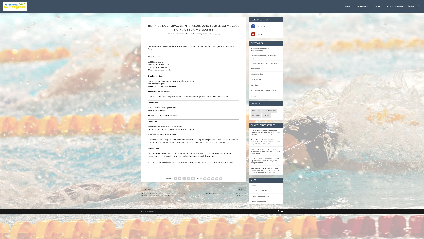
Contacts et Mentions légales (399, 7)
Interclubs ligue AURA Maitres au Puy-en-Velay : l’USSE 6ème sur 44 (265, 151)
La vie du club (256, 79)
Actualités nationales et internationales (260, 49)
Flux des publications (259, 191)
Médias (378, 7)
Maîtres (266, 116)
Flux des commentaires (260, 196)
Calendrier (256, 111)
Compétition (270, 111)
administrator (179, 34)
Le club (347, 7)
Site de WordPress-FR (259, 202)
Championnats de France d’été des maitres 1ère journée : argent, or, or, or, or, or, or (265, 132)
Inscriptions (255, 69)
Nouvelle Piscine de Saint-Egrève (263, 90)
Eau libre (256, 116)
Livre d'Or (254, 85)
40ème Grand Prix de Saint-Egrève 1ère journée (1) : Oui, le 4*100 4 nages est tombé (265, 161)
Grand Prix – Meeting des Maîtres (264, 63)
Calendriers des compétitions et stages (263, 57)
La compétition (201, 34)
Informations (362, 7)
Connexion (255, 185)
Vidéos (253, 96)
